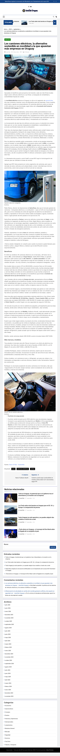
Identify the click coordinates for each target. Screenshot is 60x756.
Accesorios (8, 705)
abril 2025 (7, 640)
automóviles (49, 100)
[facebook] (29, 7)
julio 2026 (7, 605)
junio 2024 (7, 673)
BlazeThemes (50, 750)
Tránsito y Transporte (10, 744)
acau (13, 469)
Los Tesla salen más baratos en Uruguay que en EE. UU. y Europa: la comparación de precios (29, 562)
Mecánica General (9, 728)
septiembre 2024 (9, 663)
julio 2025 (7, 631)
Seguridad (7, 735)
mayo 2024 (8, 676)
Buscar (6, 544)
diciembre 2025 (9, 614)
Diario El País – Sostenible (16, 464)
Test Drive (7, 741)
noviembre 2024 (9, 657)
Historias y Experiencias (11, 718)
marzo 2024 (8, 683)
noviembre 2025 (9, 618)
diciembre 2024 (9, 654)
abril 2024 (7, 680)
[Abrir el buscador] (53, 16)
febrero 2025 (8, 647)
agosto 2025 (8, 627)
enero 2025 (8, 650)
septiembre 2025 (9, 624)
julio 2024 (7, 670)
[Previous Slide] (54, 1)
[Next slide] (56, 1)
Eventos (7, 715)
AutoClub (8, 52)
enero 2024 (8, 689)
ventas (32, 469)
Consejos (7, 712)
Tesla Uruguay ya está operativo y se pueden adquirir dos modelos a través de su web (27, 565)
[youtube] (31, 7)
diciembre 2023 (9, 693)
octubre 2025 (8, 621)
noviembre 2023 (9, 696)
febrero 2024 (8, 686)
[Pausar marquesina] (54, 22)
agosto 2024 (8, 667)
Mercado (7, 39)
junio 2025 (7, 634)
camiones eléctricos (22, 469)
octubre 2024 (8, 660)
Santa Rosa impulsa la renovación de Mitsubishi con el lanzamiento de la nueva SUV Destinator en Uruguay (27, 1)
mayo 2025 (8, 637)
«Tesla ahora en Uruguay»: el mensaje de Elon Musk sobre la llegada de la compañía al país (29, 573)
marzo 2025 (8, 644)
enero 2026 (8, 611)
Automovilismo (9, 709)
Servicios (7, 738)
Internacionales (9, 722)
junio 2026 (7, 608)
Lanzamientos (8, 725)
